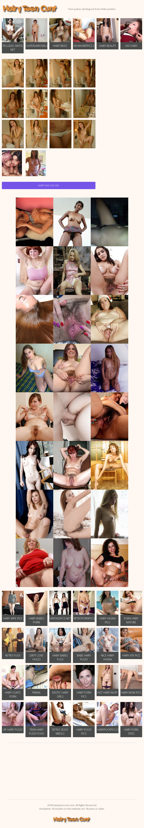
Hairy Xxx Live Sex (48, 185)
